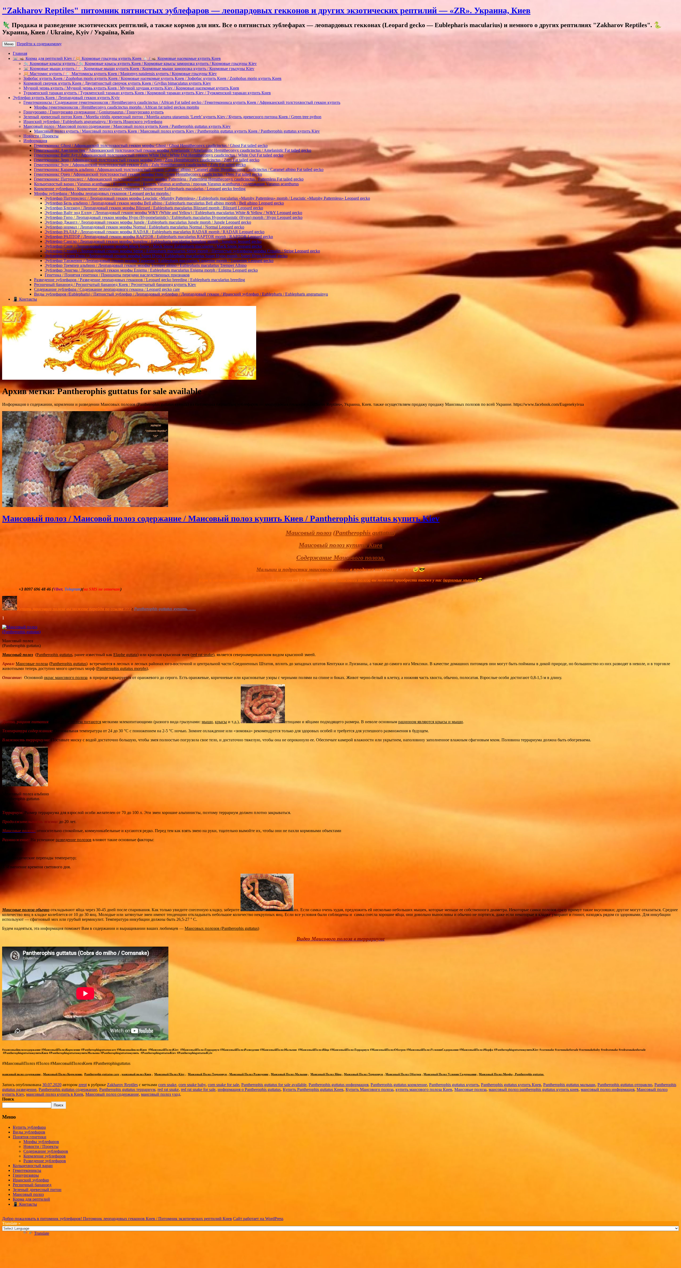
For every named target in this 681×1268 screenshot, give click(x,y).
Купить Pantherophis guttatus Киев (313, 1089)
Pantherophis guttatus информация (338, 1084)
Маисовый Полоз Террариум (207, 1074)
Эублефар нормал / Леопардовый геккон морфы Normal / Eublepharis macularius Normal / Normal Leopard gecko (144, 227)
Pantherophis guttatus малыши (569, 1084)
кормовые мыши (249, 580)
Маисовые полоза (32, 663)
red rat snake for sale (198, 1089)
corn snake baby (192, 1084)
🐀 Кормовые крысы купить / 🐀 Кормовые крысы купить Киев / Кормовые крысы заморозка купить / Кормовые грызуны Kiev (140, 63)
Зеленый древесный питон (37, 1189)
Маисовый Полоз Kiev (169, 1074)
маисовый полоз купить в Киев (54, 1094)
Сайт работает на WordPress (258, 1218)
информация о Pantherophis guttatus (249, 1089)
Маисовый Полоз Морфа (496, 1074)
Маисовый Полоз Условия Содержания (449, 1074)
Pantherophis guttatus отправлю (624, 1084)
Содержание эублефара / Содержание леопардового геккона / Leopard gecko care (107, 289)
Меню (9, 44)
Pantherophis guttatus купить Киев (511, 1084)
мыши (207, 721)
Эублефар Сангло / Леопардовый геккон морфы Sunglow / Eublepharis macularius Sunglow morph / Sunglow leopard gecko (153, 241)
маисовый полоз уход (160, 1094)
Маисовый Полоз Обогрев (403, 1074)
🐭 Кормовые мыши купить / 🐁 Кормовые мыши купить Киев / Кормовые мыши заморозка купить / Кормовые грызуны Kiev (138, 68)
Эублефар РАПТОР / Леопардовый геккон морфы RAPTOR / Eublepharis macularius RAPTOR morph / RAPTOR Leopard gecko (159, 236)
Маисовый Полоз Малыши (289, 1074)
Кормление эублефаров (44, 1156)
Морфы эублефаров (41, 1141)
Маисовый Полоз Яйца (326, 1074)
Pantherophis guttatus (364, 532)
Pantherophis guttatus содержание (68, 1089)
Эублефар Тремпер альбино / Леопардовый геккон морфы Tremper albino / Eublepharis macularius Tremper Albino (146, 265)
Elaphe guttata (125, 654)
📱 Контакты (25, 299)
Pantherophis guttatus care (101, 1074)
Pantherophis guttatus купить (454, 1084)
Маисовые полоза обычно (25, 909)
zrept (82, 1084)
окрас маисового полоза (66, 677)
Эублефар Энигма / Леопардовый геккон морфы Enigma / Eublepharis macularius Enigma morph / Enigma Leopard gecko (151, 270)
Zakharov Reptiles (122, 1084)
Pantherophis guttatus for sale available (273, 1084)
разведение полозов (74, 839)
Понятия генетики (29, 1137)
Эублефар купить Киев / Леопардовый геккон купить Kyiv (66, 97)
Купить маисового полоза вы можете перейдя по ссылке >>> (74, 609)
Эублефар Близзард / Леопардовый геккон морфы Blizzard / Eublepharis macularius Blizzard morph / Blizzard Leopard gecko (154, 208)
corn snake (167, 1084)
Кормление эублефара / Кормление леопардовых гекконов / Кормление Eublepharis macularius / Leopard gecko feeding (140, 188)
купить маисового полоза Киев (424, 1089)
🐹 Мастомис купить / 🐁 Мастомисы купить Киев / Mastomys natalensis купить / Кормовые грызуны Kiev (120, 73)
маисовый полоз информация (607, 1089)
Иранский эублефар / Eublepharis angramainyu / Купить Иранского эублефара (92, 121)
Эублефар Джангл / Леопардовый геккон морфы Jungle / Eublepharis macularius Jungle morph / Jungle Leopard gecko (148, 222)
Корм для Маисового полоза (345, 580)
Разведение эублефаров (44, 1161)
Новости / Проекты (41, 136)
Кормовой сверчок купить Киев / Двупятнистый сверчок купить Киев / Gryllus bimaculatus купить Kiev (117, 83)
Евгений (10, 589)
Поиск (8, 1099)
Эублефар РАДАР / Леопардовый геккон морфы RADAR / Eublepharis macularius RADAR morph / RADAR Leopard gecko (154, 232)
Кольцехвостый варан (33, 1165)
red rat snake (202, 654)
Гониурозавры (26, 1175)
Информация (35, 140)
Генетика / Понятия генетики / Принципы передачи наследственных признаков (117, 275)
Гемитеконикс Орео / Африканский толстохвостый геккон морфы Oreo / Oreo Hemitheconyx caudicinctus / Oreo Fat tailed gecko (148, 174)
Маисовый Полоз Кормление (62, 1074)
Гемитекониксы (27, 1170)
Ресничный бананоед (32, 1185)
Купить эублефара (29, 1127)
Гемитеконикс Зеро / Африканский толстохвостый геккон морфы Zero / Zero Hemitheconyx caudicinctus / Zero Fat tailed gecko (146, 160)
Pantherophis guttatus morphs (122, 668)
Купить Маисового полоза (369, 1089)
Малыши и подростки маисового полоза (302, 569)
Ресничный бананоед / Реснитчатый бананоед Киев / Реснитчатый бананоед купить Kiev (115, 284)
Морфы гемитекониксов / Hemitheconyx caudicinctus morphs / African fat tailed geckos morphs (116, 107)
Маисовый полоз (308, 532)
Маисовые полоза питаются (76, 721)
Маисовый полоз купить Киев (340, 545)
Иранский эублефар (31, 1180)
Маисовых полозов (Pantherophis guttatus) (222, 928)
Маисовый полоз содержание (112, 1094)
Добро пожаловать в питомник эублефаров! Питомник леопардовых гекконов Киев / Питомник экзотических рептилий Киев (117, 1218)
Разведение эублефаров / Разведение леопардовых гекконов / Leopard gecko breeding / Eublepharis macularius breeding (139, 279)
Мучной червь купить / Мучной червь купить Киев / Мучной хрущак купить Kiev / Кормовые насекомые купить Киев (131, 88)
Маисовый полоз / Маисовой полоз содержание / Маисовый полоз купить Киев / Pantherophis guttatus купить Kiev (127, 126)
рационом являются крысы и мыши (430, 721)
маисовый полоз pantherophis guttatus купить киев (534, 1089)
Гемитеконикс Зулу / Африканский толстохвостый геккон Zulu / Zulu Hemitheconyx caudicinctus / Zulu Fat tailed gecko (140, 164)
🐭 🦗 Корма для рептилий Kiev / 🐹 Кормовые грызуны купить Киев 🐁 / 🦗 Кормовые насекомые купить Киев (117, 58)
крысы (221, 721)
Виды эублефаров (29, 1132)
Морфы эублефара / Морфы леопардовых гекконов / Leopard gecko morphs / (102, 193)
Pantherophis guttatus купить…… (165, 609)
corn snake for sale (223, 1084)
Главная (20, 53)
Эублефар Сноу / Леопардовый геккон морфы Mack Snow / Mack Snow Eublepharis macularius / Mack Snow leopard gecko (153, 246)
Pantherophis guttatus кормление (399, 1084)
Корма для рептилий (31, 1199)
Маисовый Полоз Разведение (248, 1074)
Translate (41, 1233)
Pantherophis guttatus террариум (127, 1089)
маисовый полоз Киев (136, 1074)
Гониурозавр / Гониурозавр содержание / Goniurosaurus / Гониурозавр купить (93, 112)
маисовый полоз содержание (21, 1074)
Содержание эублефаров (45, 1151)
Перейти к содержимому (39, 44)
